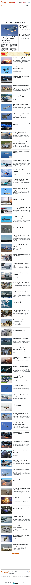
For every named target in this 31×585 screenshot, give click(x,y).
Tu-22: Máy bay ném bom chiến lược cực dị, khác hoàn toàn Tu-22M (21, 386)
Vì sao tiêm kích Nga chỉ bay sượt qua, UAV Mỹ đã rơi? (20, 105)
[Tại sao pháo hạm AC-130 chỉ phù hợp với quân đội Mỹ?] (6, 173)
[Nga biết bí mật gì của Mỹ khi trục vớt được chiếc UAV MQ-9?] (6, 32)
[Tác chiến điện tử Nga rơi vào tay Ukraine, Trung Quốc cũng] (6, 397)
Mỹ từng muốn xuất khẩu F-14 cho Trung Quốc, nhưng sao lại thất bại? (21, 536)
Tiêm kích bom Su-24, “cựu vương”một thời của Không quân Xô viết (21, 236)
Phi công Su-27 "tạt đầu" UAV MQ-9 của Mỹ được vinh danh (21, 114)
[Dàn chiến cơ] (6, 135)
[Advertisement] (16, 561)
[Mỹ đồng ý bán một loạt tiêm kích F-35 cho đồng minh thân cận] (6, 210)
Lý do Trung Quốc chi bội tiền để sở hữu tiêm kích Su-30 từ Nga (21, 189)
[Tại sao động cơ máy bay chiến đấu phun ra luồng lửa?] (6, 88)
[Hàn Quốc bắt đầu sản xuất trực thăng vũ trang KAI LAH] (6, 266)
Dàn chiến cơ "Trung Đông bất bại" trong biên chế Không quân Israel (21, 133)
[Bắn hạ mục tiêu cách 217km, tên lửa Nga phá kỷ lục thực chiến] (6, 304)
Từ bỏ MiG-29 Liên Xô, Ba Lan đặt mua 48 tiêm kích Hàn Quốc (21, 498)
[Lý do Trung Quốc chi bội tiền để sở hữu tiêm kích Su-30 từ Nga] (6, 191)
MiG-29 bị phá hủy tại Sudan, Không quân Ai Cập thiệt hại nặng (20, 39)
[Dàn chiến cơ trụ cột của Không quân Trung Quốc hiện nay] (6, 547)
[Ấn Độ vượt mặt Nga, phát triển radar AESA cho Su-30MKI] (6, 332)
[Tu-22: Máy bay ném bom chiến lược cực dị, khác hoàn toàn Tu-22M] (6, 388)
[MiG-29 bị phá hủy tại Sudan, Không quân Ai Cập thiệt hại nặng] (6, 41)
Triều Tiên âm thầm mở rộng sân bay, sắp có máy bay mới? (21, 451)
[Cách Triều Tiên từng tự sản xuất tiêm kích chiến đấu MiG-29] (6, 444)
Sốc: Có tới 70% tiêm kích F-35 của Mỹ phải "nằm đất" (21, 95)
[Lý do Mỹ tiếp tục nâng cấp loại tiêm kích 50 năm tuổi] (6, 407)
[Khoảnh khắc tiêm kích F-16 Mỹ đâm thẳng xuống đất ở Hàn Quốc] (6, 13)
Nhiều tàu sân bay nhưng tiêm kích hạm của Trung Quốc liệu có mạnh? (21, 517)
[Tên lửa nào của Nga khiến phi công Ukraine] (6, 201)
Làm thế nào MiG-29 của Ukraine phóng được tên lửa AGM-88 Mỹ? (21, 461)
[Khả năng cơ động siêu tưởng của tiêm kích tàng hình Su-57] (6, 379)
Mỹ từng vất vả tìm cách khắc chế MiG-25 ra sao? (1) (21, 58)
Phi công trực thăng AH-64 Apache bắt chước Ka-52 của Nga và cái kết (21, 508)
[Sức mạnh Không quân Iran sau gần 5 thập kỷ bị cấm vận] (6, 4)
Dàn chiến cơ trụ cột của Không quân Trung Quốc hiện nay (20, 545)
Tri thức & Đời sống (24, 576)
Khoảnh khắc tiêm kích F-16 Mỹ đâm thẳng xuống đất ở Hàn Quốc (20, 11)
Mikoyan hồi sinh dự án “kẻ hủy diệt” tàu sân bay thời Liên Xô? (21, 423)
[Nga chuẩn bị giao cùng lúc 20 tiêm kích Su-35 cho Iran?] (6, 482)
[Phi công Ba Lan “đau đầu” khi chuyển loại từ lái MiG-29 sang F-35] (6, 163)
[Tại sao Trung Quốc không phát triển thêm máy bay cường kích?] (6, 360)
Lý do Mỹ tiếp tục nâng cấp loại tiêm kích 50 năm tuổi (21, 405)
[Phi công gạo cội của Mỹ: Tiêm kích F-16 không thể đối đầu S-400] (6, 23)
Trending (2, 576)
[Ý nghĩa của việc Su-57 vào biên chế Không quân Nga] (6, 182)
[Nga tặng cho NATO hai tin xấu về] (6, 472)
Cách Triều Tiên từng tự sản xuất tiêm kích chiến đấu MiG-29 (21, 442)
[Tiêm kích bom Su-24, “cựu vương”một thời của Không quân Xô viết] (6, 238)
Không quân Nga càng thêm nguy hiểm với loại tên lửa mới (21, 283)
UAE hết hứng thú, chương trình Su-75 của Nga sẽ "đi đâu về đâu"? (21, 320)
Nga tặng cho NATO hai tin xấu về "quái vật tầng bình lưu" (21, 470)
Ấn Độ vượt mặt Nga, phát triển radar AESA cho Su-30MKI (20, 330)
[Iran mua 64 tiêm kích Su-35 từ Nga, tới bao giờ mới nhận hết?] (6, 351)
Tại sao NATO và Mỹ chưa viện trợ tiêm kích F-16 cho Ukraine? (21, 526)
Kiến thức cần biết (14, 576)
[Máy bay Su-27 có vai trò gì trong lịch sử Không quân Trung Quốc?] (6, 491)
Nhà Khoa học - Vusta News (8, 576)
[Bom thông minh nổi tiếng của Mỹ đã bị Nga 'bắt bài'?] (6, 51)
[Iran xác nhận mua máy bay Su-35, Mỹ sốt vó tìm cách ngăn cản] (6, 416)
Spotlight (28, 576)
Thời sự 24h (19, 576)
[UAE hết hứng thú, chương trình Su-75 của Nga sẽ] (6, 322)
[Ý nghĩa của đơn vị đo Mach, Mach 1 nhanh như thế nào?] (6, 219)
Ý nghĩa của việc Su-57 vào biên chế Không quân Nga (20, 180)
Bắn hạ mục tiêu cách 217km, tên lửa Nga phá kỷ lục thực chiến (21, 302)
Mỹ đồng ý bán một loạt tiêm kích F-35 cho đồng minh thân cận (21, 208)
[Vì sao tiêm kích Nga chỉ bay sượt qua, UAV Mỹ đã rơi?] (6, 107)
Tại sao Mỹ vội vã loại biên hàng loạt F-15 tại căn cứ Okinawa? (21, 67)
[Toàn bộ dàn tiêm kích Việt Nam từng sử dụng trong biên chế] (6, 369)
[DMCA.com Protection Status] (15, 583)
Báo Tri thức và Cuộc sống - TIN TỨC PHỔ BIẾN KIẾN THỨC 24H (4, 572)
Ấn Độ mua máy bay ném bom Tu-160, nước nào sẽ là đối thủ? (21, 339)
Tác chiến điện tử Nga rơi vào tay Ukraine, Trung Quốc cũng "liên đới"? (21, 395)
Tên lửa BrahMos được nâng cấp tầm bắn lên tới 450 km (21, 227)
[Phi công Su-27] (6, 116)
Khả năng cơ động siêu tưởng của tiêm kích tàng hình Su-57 (21, 376)
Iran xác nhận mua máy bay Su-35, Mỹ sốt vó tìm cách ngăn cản (21, 414)
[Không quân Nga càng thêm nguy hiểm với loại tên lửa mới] (6, 285)
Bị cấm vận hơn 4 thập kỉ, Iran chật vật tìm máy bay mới (21, 124)
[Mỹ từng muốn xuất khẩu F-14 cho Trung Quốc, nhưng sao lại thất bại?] (6, 538)
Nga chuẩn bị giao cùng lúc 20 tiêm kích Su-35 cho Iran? (21, 479)
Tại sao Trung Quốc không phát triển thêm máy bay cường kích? (20, 358)
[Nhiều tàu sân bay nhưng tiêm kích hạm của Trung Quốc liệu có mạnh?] (6, 519)
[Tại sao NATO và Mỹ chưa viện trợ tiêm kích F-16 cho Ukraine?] (6, 529)
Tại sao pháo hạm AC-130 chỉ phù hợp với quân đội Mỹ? (21, 170)
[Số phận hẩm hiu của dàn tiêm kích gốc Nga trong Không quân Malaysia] (6, 145)
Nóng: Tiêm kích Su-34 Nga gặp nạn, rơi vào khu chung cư (21, 311)
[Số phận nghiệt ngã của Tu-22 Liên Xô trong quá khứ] (6, 276)
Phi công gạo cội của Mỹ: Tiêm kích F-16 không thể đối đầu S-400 (21, 21)
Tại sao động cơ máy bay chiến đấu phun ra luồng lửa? (21, 86)
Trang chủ (1, 1)
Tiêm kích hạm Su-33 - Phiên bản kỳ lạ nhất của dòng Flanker (21, 245)
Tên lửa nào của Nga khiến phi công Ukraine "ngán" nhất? (20, 198)
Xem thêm (6, 1)
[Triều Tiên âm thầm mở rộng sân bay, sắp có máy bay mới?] (6, 454)
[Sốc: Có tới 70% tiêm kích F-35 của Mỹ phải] (6, 98)
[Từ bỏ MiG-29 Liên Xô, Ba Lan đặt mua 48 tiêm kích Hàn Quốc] (6, 500)
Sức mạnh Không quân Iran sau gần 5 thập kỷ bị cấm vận (20, 2)
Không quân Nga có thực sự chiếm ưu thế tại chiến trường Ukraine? (21, 433)
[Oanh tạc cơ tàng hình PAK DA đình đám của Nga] (6, 294)
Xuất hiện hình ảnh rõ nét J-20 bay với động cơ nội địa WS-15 (21, 77)
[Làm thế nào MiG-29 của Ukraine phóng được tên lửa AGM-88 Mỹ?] (6, 463)
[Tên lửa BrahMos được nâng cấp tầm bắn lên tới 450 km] (6, 229)
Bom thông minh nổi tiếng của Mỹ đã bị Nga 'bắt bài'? (21, 49)
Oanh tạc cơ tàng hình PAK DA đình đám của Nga (21, 292)
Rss (30, 572)
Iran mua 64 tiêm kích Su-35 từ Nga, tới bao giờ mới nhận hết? (21, 348)
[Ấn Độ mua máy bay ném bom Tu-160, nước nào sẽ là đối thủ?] (6, 341)
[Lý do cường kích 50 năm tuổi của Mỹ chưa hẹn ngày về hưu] (6, 154)
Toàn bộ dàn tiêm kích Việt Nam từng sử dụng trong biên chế (21, 367)
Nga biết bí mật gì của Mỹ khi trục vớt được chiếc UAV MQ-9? (20, 30)
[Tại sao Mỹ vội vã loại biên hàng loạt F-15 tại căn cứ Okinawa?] (6, 70)
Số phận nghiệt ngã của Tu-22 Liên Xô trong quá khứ (21, 273)
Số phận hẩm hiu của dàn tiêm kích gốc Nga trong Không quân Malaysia (21, 142)
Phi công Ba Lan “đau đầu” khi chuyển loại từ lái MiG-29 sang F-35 (21, 161)
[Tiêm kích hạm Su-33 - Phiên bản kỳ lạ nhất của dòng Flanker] (6, 248)
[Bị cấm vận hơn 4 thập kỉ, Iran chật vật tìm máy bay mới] (6, 126)
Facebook (28, 572)
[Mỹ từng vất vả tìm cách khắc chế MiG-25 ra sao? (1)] (6, 60)
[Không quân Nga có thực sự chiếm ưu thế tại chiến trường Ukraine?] (6, 435)
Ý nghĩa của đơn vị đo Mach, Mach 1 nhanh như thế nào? (20, 217)
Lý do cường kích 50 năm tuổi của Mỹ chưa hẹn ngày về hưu (20, 152)
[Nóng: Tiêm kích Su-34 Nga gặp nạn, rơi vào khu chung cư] (6, 313)
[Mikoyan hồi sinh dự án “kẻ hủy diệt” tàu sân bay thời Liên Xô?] (6, 426)
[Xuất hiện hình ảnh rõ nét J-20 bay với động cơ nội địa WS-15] (6, 79)
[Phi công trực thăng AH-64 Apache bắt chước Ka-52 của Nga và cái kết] (6, 510)
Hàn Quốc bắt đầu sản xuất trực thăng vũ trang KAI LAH (21, 264)
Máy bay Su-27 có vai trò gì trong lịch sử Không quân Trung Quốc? (21, 489)
